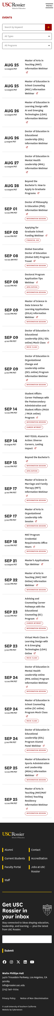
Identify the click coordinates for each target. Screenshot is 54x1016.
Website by (12, 1009)
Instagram (11, 962)
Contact (35, 850)
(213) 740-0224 (10, 989)
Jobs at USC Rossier (38, 869)
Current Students (15, 858)
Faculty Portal (13, 867)
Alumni (9, 850)
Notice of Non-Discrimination (34, 998)
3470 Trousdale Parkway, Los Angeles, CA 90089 (24, 977)
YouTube (32, 962)
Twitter (18, 962)
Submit (9, 950)
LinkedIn (25, 962)
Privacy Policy (8, 998)
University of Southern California (47, 910)
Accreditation (39, 858)
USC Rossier (14, 5)
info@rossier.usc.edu (13, 985)
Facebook (4, 962)
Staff (7, 880)
